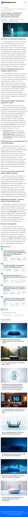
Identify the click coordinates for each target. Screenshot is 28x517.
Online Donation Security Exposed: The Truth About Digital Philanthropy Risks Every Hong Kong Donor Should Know (14, 253)
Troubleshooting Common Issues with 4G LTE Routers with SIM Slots (13, 454)
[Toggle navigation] (25, 2)
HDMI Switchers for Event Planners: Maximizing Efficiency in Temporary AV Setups (14, 288)
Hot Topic (5, 7)
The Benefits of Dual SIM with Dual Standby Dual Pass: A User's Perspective (12, 499)
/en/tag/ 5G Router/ (7, 315)
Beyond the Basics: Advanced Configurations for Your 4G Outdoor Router (13, 341)
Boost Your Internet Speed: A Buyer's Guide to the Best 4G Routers (13, 476)
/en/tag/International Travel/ (9, 312)
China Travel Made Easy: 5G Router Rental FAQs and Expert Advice (13, 433)
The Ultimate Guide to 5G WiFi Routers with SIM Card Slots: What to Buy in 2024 (14, 410)
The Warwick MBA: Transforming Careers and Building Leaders (13, 266)
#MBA (4, 269)
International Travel (5, 21)
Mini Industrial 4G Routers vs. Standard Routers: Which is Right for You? (14, 277)
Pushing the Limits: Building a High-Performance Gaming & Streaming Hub (14, 300)
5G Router (11, 21)
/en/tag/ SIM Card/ (18, 315)
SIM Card (16, 21)
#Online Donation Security (5, 259)
